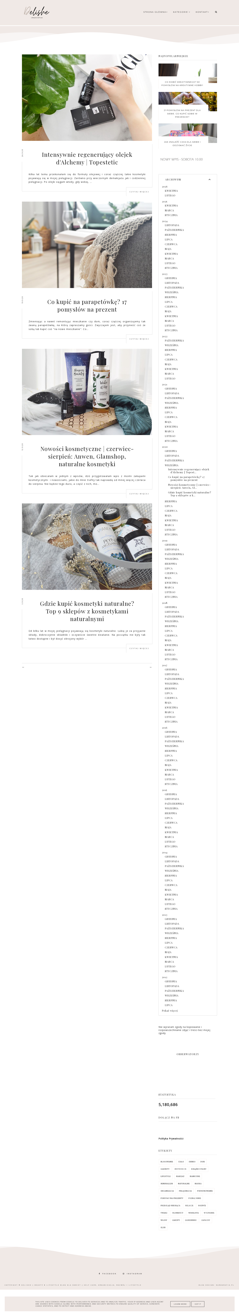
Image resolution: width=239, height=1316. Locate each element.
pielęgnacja (185, 1191)
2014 (164, 852)
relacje (189, 1206)
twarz (164, 1213)
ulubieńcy (177, 1213)
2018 (164, 602)
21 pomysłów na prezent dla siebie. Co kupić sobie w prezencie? (182, 113)
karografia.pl (225, 1285)
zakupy (176, 1220)
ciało (181, 1162)
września (171, 292)
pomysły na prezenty (172, 1198)
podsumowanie (205, 1191)
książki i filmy (198, 1169)
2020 (165, 446)
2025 (164, 201)
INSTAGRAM (134, 1274)
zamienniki (191, 1220)
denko (192, 1162)
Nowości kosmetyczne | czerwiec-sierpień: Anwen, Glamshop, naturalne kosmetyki (87, 456)
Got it (198, 1304)
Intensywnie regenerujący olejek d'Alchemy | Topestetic (87, 158)
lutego (170, 195)
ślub (163, 1227)
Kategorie (181, 12)
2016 (164, 727)
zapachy (205, 1220)
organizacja (167, 1191)
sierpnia (171, 234)
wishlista (193, 1213)
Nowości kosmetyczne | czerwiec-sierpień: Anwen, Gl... (189, 486)
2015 (164, 790)
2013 (164, 914)
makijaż (180, 1176)
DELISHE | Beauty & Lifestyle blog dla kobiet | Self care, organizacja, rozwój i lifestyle (81, 1285)
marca (169, 210)
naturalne (184, 1184)
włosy (164, 1220)
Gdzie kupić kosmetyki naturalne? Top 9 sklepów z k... (189, 494)
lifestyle (166, 1176)
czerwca (171, 244)
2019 (164, 540)
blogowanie (167, 1162)
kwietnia (171, 190)
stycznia (171, 215)
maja (168, 248)
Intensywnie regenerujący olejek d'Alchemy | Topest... (188, 471)
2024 (165, 221)
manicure (195, 1176)
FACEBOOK (109, 1274)
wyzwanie (209, 1213)
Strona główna (154, 12)
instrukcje (180, 1169)
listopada (172, 225)
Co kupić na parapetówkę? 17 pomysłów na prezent (87, 305)
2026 (165, 186)
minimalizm (167, 1184)
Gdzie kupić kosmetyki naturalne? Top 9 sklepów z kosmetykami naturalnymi (87, 611)
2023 (164, 274)
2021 (164, 384)
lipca (169, 239)
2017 (164, 665)
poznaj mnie (194, 1198)
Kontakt (202, 12)
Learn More (180, 1304)
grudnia (171, 278)
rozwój (202, 1206)
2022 (164, 336)
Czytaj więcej (139, 192)
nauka (198, 1184)
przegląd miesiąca (170, 1206)
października (174, 229)
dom (202, 1162)
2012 (164, 977)
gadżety (165, 1169)
